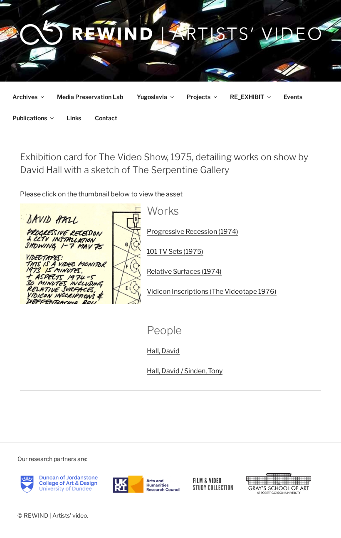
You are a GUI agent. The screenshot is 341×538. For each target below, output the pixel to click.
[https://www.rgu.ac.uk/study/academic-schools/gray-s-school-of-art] (278, 483)
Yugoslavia (152, 96)
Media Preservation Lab (90, 96)
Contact (106, 117)
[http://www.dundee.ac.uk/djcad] (59, 483)
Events (293, 96)
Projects (198, 96)
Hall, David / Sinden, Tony (184, 371)
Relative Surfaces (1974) (184, 271)
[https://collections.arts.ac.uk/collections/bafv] (213, 483)
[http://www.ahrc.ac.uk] (146, 483)
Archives (24, 96)
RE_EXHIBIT (247, 96)
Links (74, 117)
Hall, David (163, 351)
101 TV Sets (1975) (175, 251)
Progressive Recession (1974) (192, 232)
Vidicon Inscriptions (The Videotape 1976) (212, 291)
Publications (29, 117)
